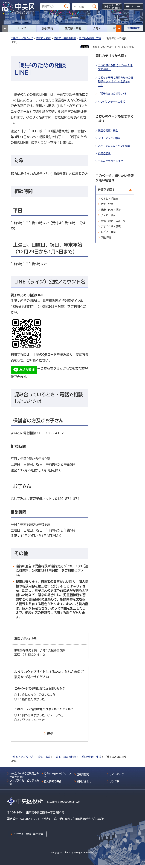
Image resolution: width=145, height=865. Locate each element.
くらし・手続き (109, 198)
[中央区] (19, 8)
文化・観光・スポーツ (113, 221)
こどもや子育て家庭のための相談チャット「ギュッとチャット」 (115, 81)
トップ (22, 28)
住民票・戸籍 (73, 28)
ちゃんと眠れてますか (110, 161)
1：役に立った (26, 694)
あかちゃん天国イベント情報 (114, 146)
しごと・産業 (108, 232)
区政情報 (106, 237)
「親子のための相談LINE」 (113, 93)
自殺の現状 (104, 153)
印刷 (86, 47)
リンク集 (114, 781)
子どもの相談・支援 (90, 38)
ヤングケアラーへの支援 (111, 101)
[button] (119, 28)
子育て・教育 (43, 38)
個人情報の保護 (52, 781)
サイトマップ (116, 774)
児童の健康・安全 (108, 130)
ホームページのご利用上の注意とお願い (24, 775)
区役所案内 (83, 774)
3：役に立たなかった (31, 699)
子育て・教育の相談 (65, 38)
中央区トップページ (22, 38)
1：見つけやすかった (31, 715)
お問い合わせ (84, 781)
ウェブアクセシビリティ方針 (24, 782)
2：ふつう (48, 694)
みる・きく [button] (114, 6)
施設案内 (47, 28)
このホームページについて (57, 775)
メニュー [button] (136, 6)
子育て (97, 28)
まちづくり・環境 (111, 226)
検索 (66, 6)
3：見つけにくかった (31, 719)
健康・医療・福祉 (111, 210)
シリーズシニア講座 (109, 138)
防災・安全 (107, 204)
